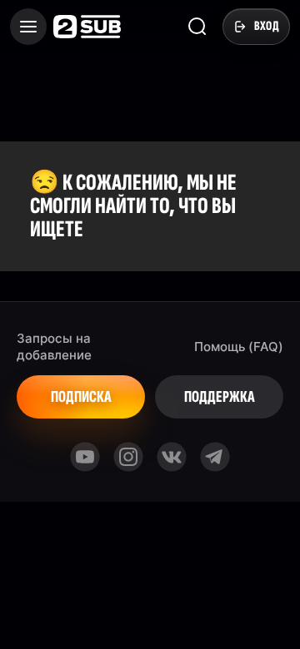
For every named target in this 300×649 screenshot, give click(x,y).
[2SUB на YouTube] (85, 456)
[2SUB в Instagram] (128, 456)
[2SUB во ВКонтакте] (171, 456)
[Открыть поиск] (197, 26)
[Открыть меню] (28, 26)
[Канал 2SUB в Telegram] (215, 456)
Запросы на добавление (54, 346)
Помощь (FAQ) (238, 346)
